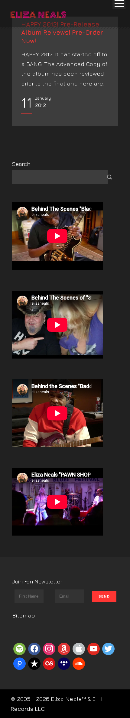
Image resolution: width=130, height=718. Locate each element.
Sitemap (23, 615)
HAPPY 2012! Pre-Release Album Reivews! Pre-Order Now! (62, 32)
